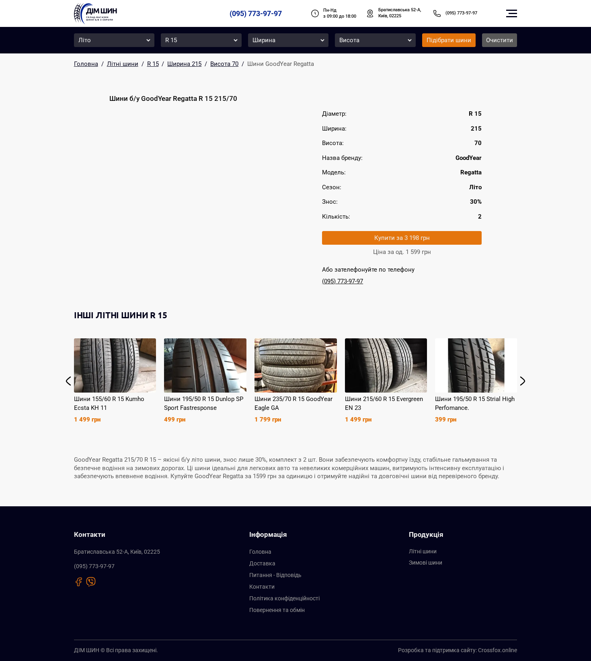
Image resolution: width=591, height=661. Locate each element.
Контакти (262, 586)
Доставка (262, 563)
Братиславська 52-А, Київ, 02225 (399, 12)
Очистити (499, 40)
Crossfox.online (497, 650)
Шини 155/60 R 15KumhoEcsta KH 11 (109, 403)
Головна (260, 551)
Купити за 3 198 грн (402, 237)
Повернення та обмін (277, 610)
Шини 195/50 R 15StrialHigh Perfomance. (475, 403)
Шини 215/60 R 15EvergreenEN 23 (384, 403)
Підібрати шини (449, 40)
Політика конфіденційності (284, 598)
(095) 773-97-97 (256, 13)
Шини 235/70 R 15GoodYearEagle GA (293, 403)
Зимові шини (425, 562)
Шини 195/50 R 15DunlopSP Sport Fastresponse (203, 403)
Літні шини (423, 551)
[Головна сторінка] (95, 14)
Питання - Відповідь (275, 575)
